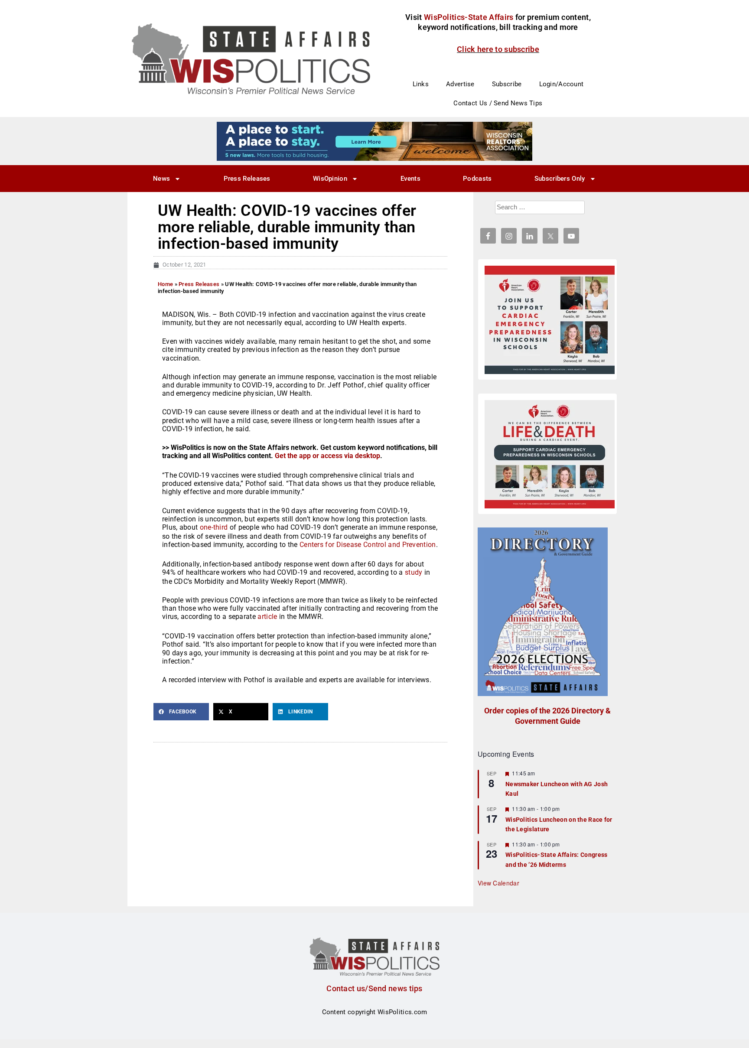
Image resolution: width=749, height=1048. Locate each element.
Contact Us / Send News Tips (497, 103)
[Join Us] (550, 320)
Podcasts (477, 178)
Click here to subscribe (498, 49)
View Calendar (498, 883)
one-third (214, 527)
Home (165, 284)
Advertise (460, 84)
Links (421, 84)
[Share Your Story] (550, 454)
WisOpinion (330, 178)
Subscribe (507, 84)
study (414, 572)
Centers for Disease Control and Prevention (368, 544)
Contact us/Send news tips (374, 988)
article (267, 616)
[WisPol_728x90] (374, 141)
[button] (181, 711)
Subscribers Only (559, 178)
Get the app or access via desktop (327, 456)
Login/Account (561, 84)
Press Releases (247, 178)
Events (410, 178)
